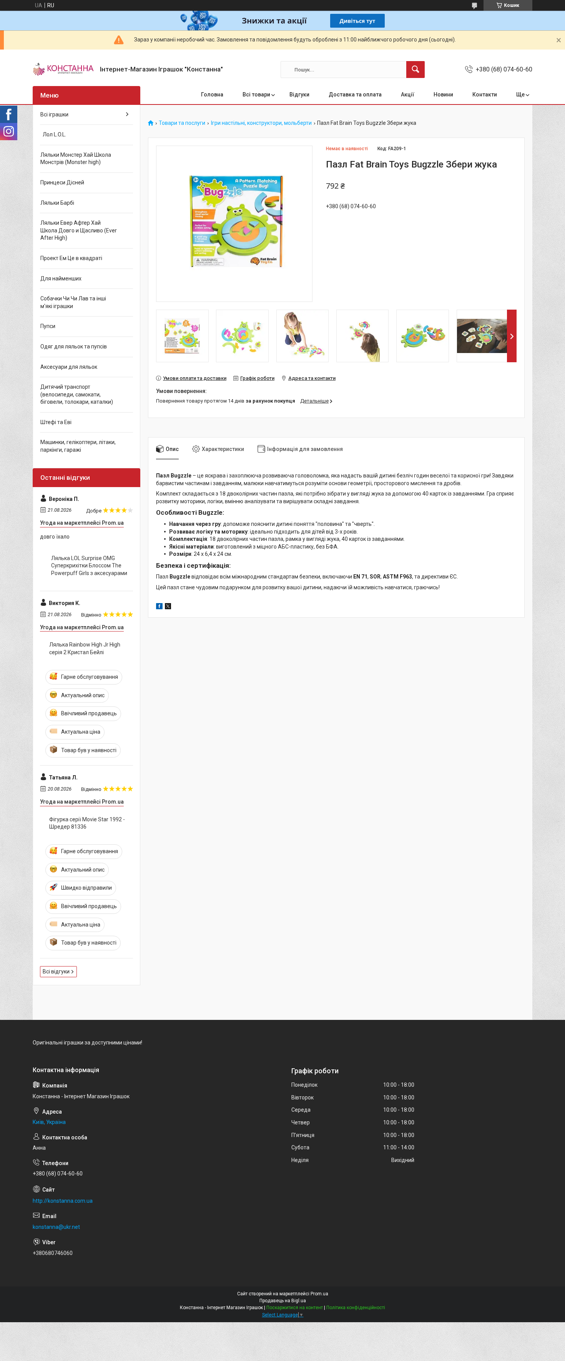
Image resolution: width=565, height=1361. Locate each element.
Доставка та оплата (355, 94)
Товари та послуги (182, 123)
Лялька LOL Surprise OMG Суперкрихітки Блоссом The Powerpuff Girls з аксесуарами (89, 565)
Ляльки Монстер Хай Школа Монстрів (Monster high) (75, 159)
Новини (443, 94)
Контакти (484, 94)
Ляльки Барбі (57, 203)
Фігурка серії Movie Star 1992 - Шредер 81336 (87, 823)
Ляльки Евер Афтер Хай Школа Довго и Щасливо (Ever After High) (78, 230)
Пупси (47, 326)
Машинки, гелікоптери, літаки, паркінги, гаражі (78, 446)
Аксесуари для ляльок (68, 367)
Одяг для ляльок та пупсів (73, 346)
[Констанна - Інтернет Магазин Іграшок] (63, 69)
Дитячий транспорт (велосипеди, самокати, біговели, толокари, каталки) (76, 394)
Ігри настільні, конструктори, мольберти (261, 123)
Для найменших (60, 278)
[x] (168, 607)
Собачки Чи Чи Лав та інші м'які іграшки (73, 302)
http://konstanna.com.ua (63, 1201)
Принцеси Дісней (62, 182)
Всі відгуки (56, 971)
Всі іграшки (54, 114)
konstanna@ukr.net (56, 1227)
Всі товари (256, 94)
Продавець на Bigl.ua (282, 1300)
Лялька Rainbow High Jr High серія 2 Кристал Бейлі (84, 648)
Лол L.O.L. (53, 134)
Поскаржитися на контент (294, 1307)
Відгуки (299, 94)
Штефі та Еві (55, 422)
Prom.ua (319, 1293)
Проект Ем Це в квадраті (71, 258)
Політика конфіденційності (355, 1307)
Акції (407, 94)
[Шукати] (415, 69)
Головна (212, 94)
